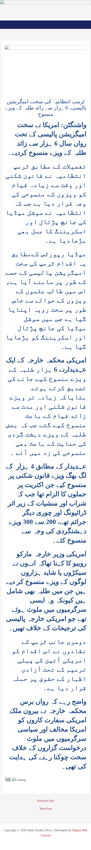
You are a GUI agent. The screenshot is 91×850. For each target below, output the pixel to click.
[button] (45, 24)
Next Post (46, 808)
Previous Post (45, 800)
